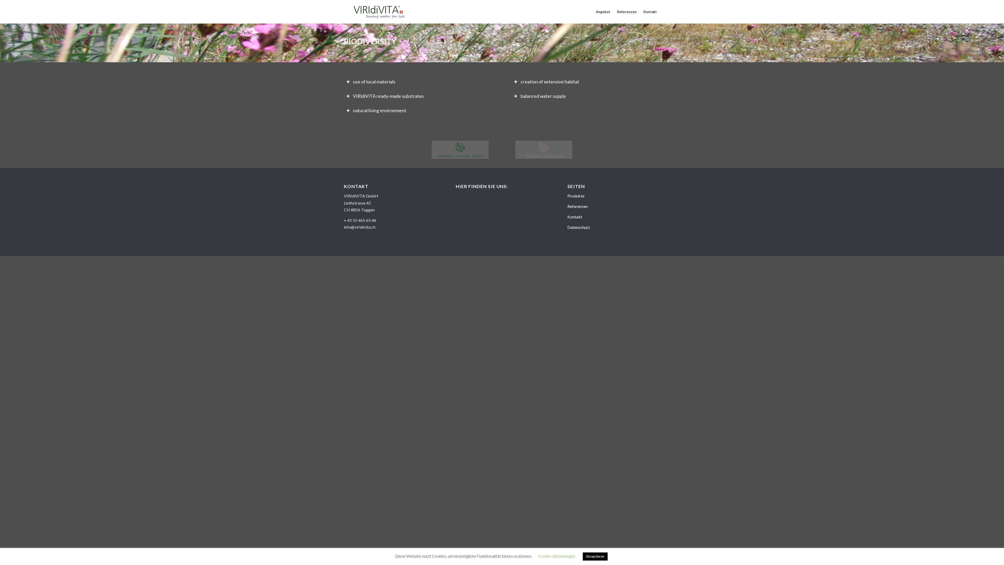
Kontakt (574, 216)
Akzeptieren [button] (595, 556)
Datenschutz (578, 227)
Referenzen (577, 206)
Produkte (575, 195)
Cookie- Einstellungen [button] (556, 556)
